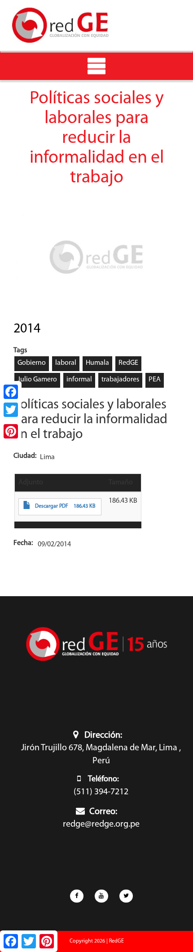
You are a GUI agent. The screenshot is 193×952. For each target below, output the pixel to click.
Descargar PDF (51, 506)
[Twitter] (11, 410)
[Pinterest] (11, 431)
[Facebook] (11, 392)
